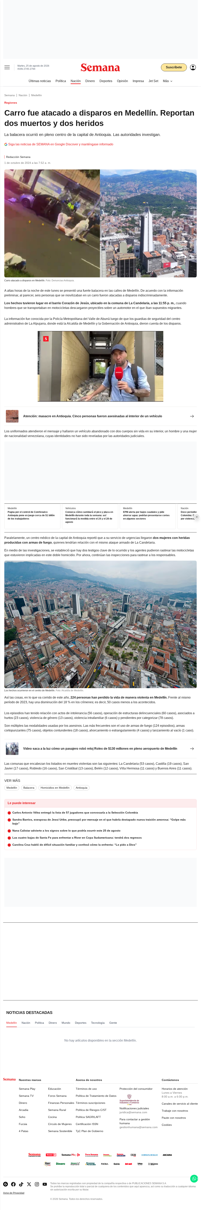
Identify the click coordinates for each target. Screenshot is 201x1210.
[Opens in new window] (13, 1184)
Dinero (23, 1102)
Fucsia (23, 1124)
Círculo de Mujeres (60, 1124)
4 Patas (23, 1131)
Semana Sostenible (60, 1131)
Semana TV (26, 1095)
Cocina (52, 1117)
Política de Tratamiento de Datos (96, 1095)
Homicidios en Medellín (55, 787)
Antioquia (81, 787)
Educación (54, 1088)
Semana (9, 95)
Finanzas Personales (61, 1102)
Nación (23, 95)
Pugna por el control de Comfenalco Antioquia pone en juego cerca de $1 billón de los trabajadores (31, 515)
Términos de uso (86, 1088)
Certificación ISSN (87, 1124)
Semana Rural (57, 1109)
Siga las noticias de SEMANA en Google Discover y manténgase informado (60, 144)
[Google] (5, 1184)
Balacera (28, 787)
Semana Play (27, 1088)
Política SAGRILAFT (88, 1117)
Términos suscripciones (90, 1102)
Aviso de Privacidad (18, 1193)
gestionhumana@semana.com (139, 1127)
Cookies (167, 1124)
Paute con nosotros (174, 1117)
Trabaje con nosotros (175, 1110)
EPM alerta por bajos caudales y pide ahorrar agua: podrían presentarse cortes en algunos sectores (146, 515)
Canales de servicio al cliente (180, 1103)
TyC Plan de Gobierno (89, 1131)
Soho (22, 1117)
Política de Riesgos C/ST (91, 1109)
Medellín (36, 95)
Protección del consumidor (136, 1088)
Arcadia (23, 1109)
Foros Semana (57, 1095)
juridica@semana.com (133, 1112)
